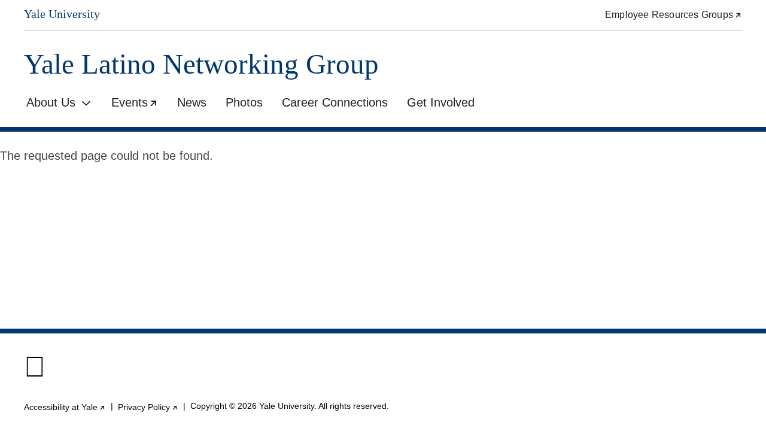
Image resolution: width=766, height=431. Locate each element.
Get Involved (441, 102)
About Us (50, 102)
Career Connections (335, 102)
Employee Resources (673, 15)
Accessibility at (65, 407)
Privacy (148, 407)
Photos (244, 102)
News (191, 102)
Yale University (62, 14)
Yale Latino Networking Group (201, 64)
